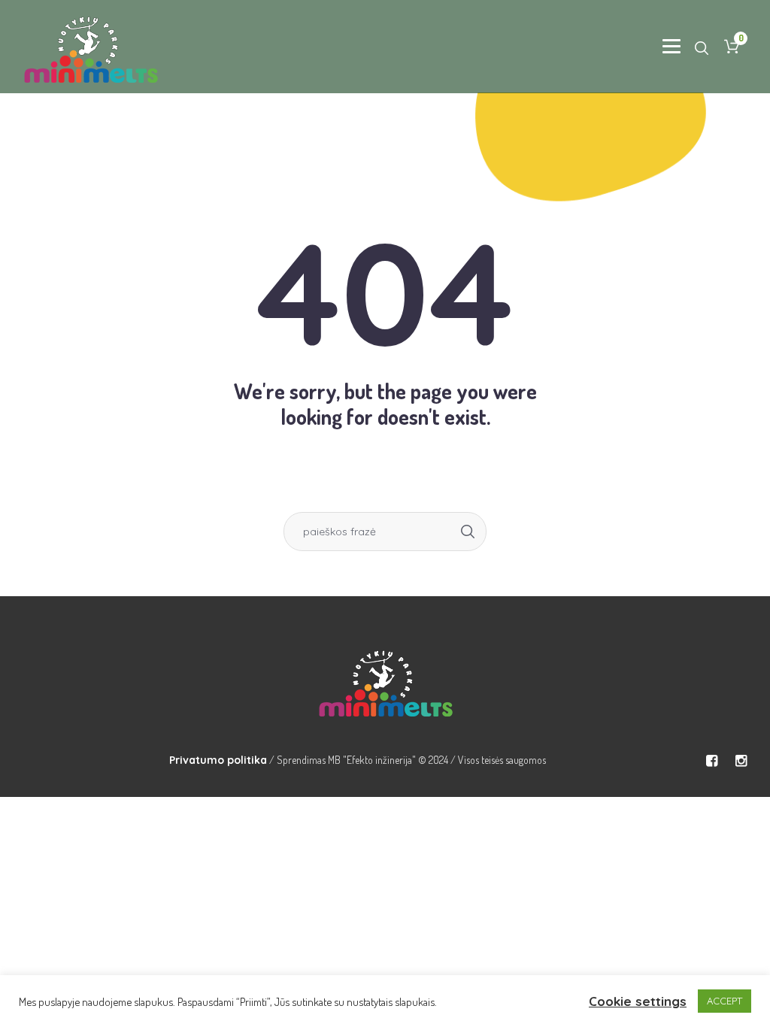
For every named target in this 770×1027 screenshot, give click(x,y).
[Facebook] (711, 761)
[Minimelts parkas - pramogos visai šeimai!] (385, 681)
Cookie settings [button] (638, 1001)
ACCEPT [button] (724, 1001)
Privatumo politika (218, 760)
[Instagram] (740, 761)
